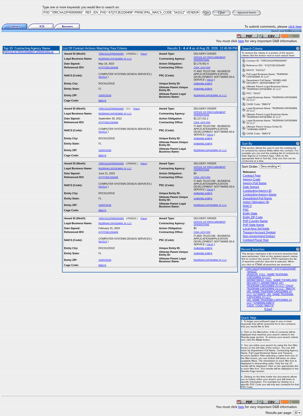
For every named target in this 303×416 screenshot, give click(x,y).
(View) (143, 54)
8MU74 (102, 100)
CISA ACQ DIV (202, 67)
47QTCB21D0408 (108, 67)
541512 (102, 77)
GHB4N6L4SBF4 (203, 83)
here (241, 41)
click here (295, 26)
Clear (268, 309)
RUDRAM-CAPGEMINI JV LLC (115, 58)
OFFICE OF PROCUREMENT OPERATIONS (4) (29, 52)
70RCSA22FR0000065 (111, 54)
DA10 (210, 80)
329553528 (104, 95)
